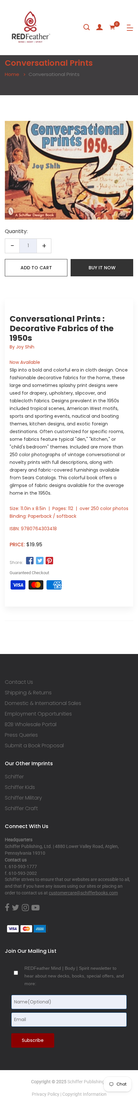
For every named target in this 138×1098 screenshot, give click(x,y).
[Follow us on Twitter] (39, 561)
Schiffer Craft (21, 808)
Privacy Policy (45, 1094)
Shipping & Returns (28, 692)
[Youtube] (35, 908)
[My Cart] (112, 27)
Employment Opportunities (38, 714)
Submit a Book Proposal (34, 745)
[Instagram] (25, 908)
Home (12, 74)
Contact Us (19, 682)
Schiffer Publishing (86, 1081)
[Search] (86, 27)
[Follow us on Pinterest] (49, 561)
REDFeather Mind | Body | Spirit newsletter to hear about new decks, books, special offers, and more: (74, 976)
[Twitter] (15, 908)
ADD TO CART (36, 267)
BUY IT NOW (102, 267)
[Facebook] (7, 908)
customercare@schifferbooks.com (83, 892)
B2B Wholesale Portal (30, 724)
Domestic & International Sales (43, 703)
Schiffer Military (23, 797)
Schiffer (14, 776)
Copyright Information (84, 1094)
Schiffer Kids (20, 787)
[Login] (99, 27)
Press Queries (21, 735)
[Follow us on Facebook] (30, 561)
